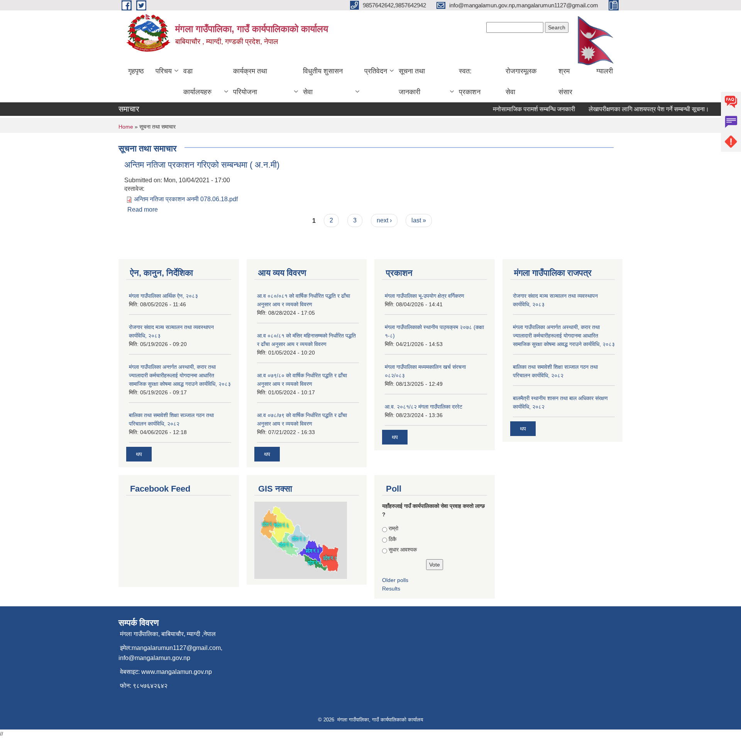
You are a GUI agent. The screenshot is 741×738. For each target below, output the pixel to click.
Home (125, 127)
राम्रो (393, 528)
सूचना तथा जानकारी (412, 81)
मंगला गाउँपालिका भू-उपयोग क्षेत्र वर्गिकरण (424, 296)
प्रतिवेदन (375, 71)
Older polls (395, 580)
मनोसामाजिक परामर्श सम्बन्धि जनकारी (527, 109)
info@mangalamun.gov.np (154, 658)
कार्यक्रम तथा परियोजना (250, 81)
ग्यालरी (604, 71)
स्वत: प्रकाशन (469, 81)
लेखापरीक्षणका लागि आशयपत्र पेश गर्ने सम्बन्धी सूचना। (641, 109)
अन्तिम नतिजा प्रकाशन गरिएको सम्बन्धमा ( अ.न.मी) (201, 165)
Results (391, 588)
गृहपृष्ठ (136, 71)
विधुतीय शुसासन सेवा (323, 81)
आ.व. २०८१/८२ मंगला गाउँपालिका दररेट (423, 407)
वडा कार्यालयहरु (197, 81)
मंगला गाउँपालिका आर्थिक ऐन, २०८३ (163, 296)
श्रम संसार (565, 81)
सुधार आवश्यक (403, 549)
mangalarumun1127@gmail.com (176, 648)
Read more (142, 209)
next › (384, 220)
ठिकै (392, 539)
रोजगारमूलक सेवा (521, 81)
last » (418, 220)
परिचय (164, 71)
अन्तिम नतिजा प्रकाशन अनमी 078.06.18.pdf (186, 199)
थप (139, 454)
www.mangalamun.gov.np (176, 671)
